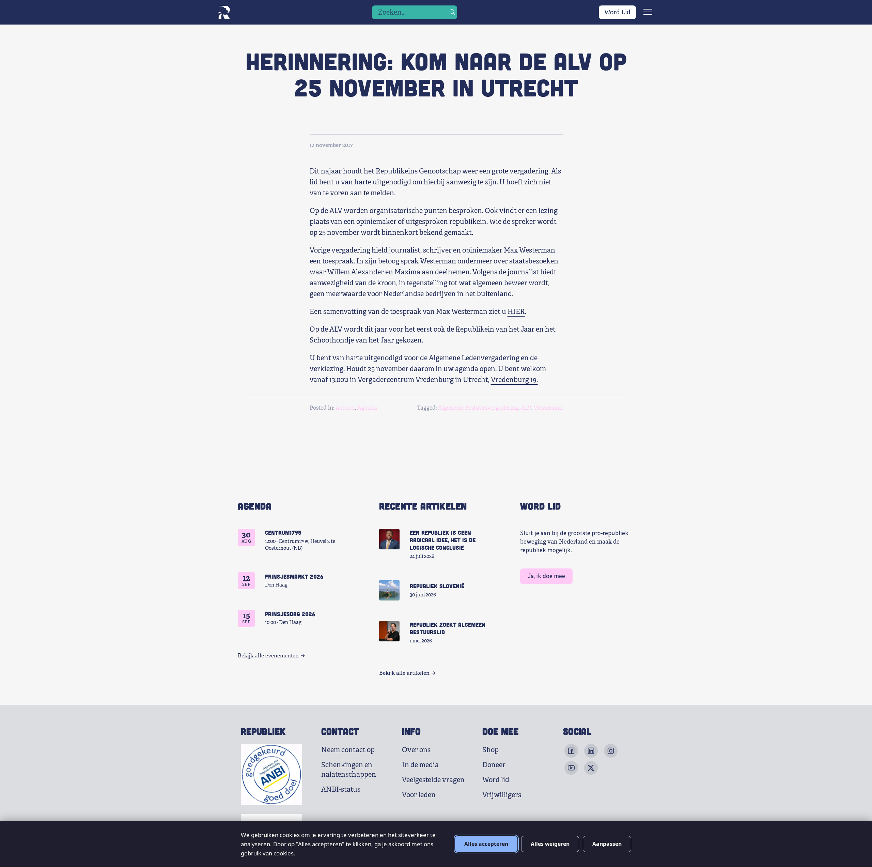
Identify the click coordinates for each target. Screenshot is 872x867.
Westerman (548, 407)
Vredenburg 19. (514, 380)
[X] (591, 768)
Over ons (416, 750)
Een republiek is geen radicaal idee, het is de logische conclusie (443, 540)
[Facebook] (571, 751)
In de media (420, 765)
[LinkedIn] (591, 751)
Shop (490, 750)
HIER (516, 311)
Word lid (495, 780)
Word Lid (617, 12)
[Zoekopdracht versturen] (452, 12)
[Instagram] (611, 751)
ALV (526, 407)
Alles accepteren (486, 844)
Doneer (493, 765)
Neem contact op (348, 750)
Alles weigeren (550, 844)
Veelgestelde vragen (433, 780)
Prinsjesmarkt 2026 (294, 576)
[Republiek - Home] (224, 12)
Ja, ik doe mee (546, 576)
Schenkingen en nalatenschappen (348, 770)
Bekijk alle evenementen (268, 655)
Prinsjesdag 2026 (290, 613)
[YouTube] (571, 768)
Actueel (345, 407)
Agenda (367, 407)
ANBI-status (340, 789)
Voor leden (419, 795)
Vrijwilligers (501, 795)
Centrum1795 (283, 532)
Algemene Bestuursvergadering (478, 407)
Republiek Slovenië (437, 585)
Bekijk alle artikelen (404, 673)
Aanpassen (607, 844)
